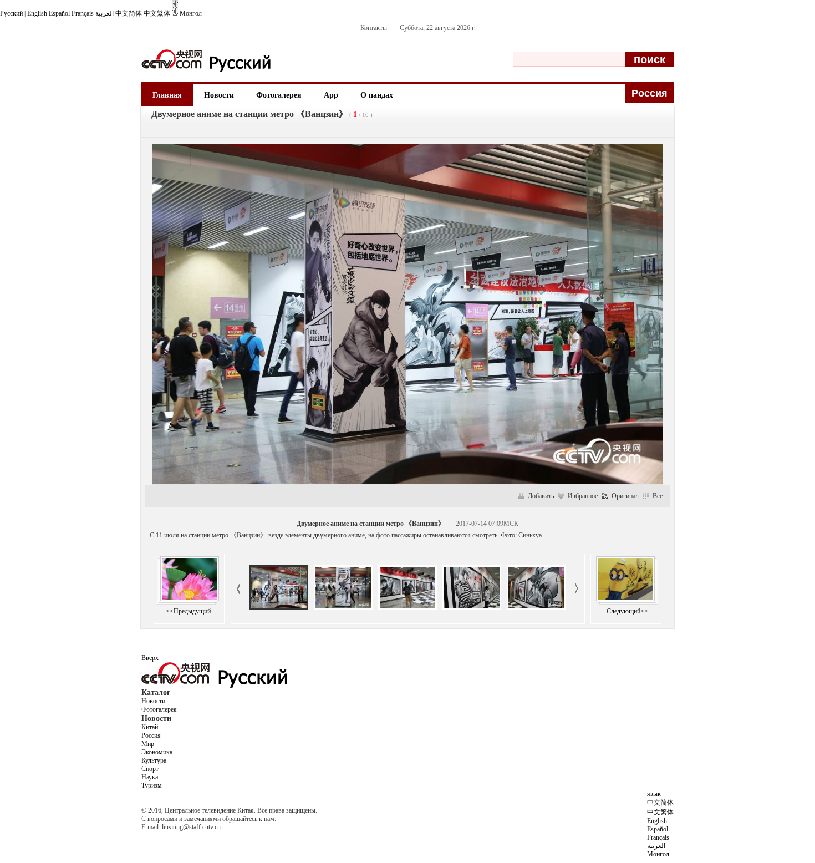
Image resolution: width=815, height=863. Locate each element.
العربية (104, 13)
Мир (147, 744)
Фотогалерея (279, 95)
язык (654, 794)
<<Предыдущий (188, 611)
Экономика (156, 752)
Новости (219, 95)
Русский (11, 13)
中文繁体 (157, 13)
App (331, 95)
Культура (153, 760)
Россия (151, 735)
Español (59, 13)
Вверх (150, 658)
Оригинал (625, 496)
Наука (149, 777)
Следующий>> (627, 611)
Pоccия (649, 93)
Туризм (151, 785)
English (37, 13)
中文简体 (128, 13)
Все (658, 496)
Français (83, 13)
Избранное (583, 496)
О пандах (376, 95)
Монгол (191, 13)
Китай (149, 727)
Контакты (373, 28)
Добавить (541, 496)
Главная (167, 95)
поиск (649, 59)
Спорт (150, 769)
